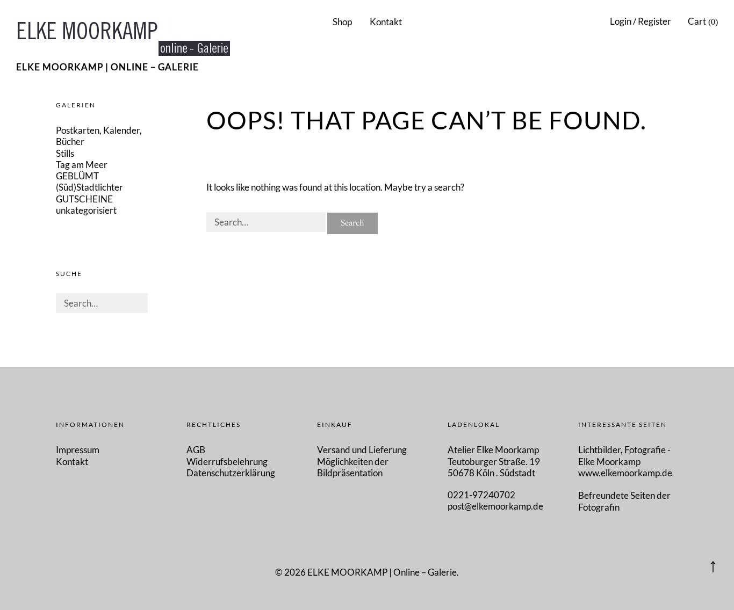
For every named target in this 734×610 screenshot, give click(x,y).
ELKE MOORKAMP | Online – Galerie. (383, 572)
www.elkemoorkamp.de (625, 472)
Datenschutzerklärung (230, 472)
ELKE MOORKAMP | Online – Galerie (107, 66)
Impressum (77, 449)
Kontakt (386, 21)
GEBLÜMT (77, 175)
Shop (342, 21)
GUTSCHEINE (84, 199)
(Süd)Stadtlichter (89, 187)
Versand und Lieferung (362, 449)
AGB (195, 449)
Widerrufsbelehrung (227, 461)
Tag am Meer (81, 164)
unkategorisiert (86, 210)
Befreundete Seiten (617, 495)
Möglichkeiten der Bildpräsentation (352, 467)
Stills (65, 153)
